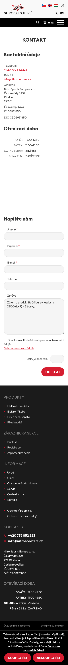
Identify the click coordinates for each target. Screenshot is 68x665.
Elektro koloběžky (18, 406)
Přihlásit (12, 442)
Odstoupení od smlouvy (22, 483)
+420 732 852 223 (15, 69)
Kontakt (12, 499)
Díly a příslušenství (18, 417)
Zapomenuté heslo (18, 453)
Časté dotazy (15, 494)
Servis (11, 489)
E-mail (12, 262)
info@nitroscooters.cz (17, 79)
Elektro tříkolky (16, 411)
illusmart (59, 625)
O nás (11, 478)
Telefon (12, 279)
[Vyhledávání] (37, 22)
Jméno (12, 229)
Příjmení (13, 246)
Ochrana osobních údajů (19, 348)
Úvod (10, 472)
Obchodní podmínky (19, 510)
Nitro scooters (21, 625)
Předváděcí (14, 422)
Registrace (14, 447)
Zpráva (11, 295)
